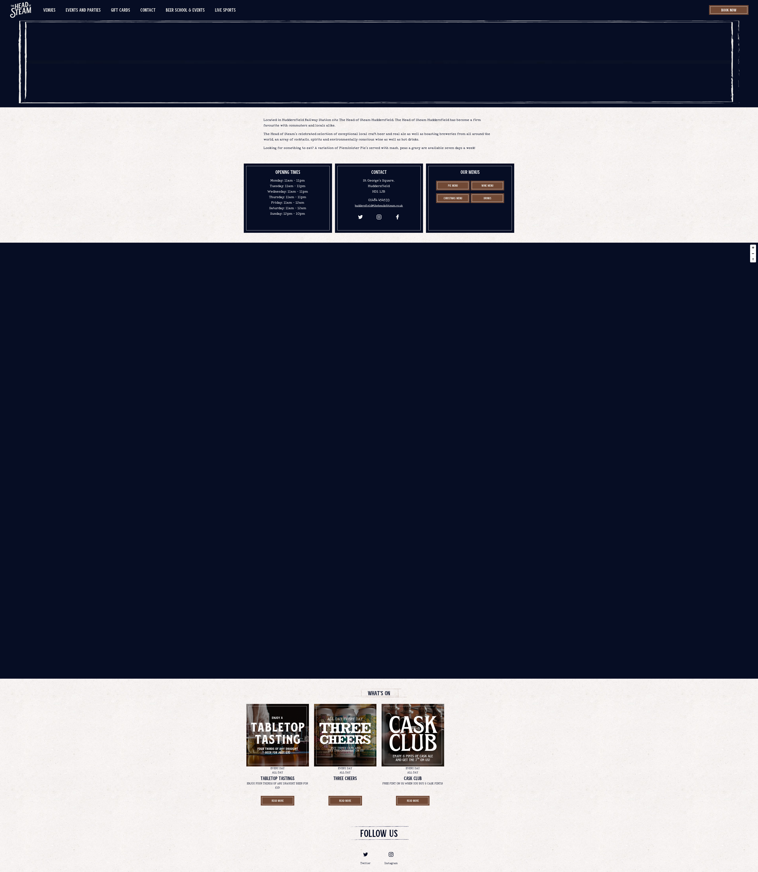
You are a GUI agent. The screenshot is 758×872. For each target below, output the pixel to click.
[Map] (379, 461)
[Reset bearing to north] (753, 259)
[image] (20, 10)
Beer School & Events (185, 10)
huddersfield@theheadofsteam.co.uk (379, 205)
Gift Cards (120, 10)
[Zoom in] (753, 248)
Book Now (728, 9)
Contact (148, 10)
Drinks (379, 86)
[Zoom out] (753, 253)
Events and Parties (83, 10)
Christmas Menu (453, 198)
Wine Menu (487, 185)
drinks (487, 198)
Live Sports (225, 10)
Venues (49, 10)
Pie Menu (453, 185)
